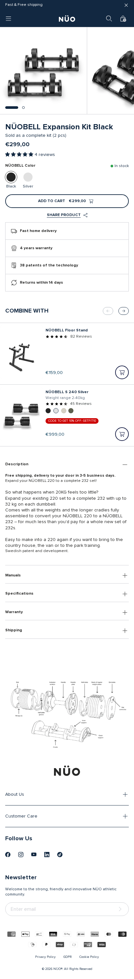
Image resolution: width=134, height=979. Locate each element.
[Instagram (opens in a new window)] (20, 854)
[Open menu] (8, 18)
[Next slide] (123, 311)
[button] (11, 107)
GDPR (67, 957)
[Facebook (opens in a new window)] (7, 854)
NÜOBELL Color (20, 166)
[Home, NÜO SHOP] (67, 18)
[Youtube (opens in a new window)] (33, 854)
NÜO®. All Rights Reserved (72, 969)
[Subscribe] (121, 909)
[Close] (126, 5)
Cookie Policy (89, 957)
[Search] (109, 18)
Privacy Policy (45, 957)
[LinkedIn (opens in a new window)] (46, 854)
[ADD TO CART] (122, 372)
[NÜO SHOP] (67, 771)
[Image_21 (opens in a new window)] (59, 854)
